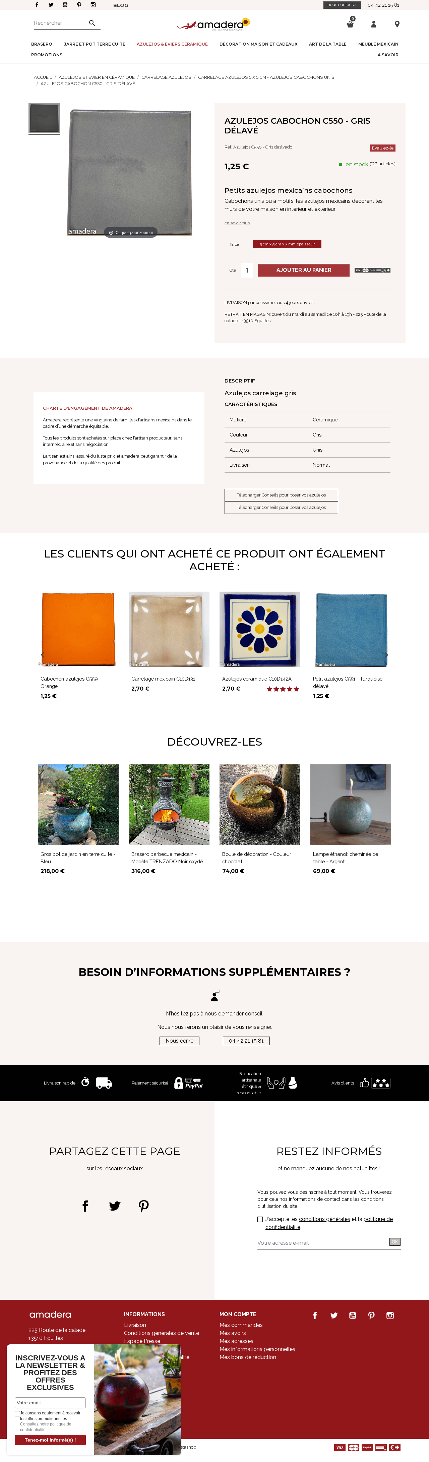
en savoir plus (237, 223)
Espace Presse (142, 1341)
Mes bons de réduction (248, 1357)
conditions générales (324, 1219)
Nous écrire (179, 1041)
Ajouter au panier (304, 270)
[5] (296, 689)
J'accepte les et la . (329, 1223)
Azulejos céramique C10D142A (257, 679)
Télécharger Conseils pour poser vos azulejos (281, 495)
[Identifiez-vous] (373, 23)
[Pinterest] (143, 1206)
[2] (276, 689)
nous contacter (342, 4)
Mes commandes (241, 1325)
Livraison (135, 1325)
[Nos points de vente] (397, 24)
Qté (233, 270)
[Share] (85, 1206)
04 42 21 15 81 (383, 5)
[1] (269, 689)
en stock (357, 164)
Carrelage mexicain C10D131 (163, 679)
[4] (289, 689)
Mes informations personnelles (257, 1349)
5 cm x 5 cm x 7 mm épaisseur (287, 244)
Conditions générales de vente (161, 1333)
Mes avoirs (233, 1333)
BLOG (120, 5)
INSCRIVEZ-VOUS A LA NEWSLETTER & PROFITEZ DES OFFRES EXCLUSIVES (50, 1372)
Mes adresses (236, 1341)
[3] (283, 689)
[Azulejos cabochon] (44, 119)
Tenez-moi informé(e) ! (50, 1440)
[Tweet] (114, 1206)
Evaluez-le (382, 148)
